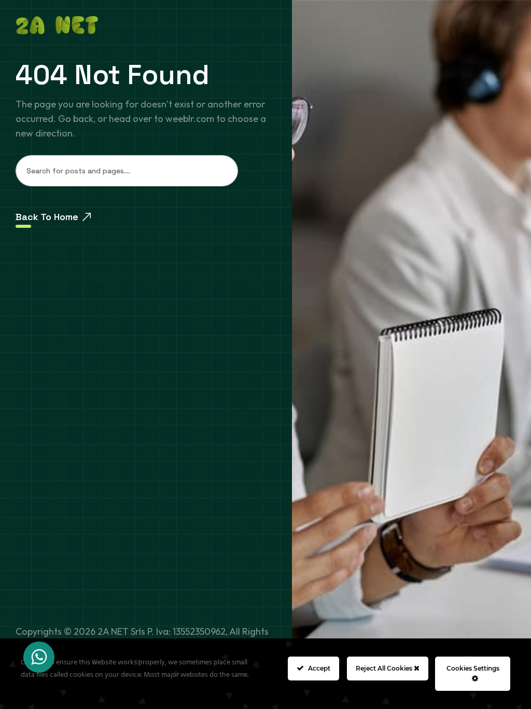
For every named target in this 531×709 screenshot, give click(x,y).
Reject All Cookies (385, 668)
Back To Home (47, 217)
